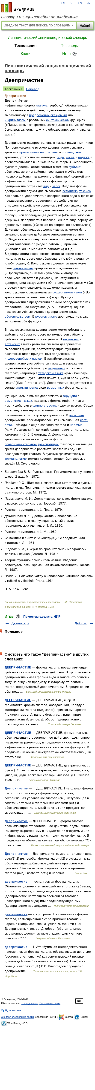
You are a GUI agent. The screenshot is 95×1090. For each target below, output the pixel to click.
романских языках (18, 400)
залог (56, 186)
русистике (76, 415)
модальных (56, 368)
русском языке (46, 316)
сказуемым (58, 115)
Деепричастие (16, 788)
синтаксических (57, 120)
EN (63, 3)
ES (80, 3)
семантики (70, 191)
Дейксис (81, 623)
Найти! (85, 25)
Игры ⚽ (69, 54)
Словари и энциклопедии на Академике (39, 17)
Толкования (25, 46)
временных (55, 387)
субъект (74, 167)
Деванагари (20, 623)
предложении (39, 115)
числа (70, 157)
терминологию (16, 458)
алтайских (12, 344)
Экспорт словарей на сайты (17, 1016)
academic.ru (17, 7)
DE (71, 3)
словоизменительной (21, 444)
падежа (83, 157)
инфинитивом (15, 120)
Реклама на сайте (49, 1003)
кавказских (71, 339)
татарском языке (50, 373)
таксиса (85, 191)
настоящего (49, 152)
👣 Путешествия (11, 1010)
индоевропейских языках (23, 358)
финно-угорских (45, 405)
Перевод (32, 89)
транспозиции (48, 444)
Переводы (70, 46)
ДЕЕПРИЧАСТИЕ (18, 667)
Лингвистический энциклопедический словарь (47, 38)
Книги (25, 54)
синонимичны (23, 268)
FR (88, 3)
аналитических (26, 387)
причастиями (29, 152)
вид (46, 186)
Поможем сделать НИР (41, 616)
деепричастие (16, 881)
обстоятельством (17, 316)
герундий (70, 396)
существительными (67, 292)
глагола (42, 105)
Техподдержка (29, 1003)
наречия (76, 425)
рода (60, 157)
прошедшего (71, 152)
